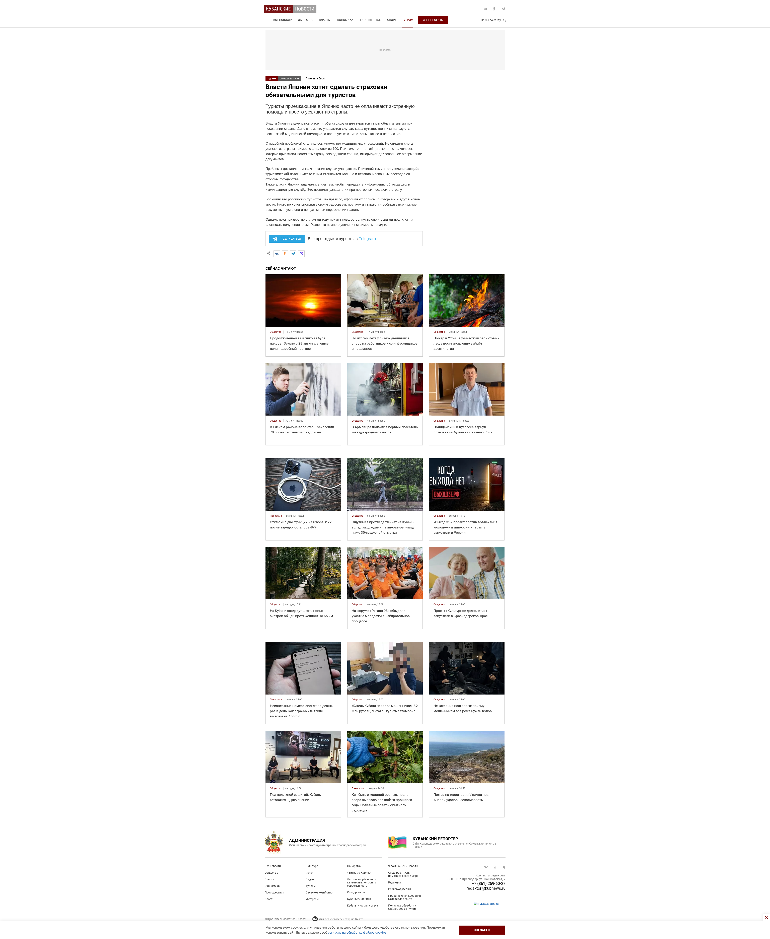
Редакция (394, 882)
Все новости (282, 19)
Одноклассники (494, 9)
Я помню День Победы (403, 866)
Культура (312, 866)
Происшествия (370, 19)
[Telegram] (293, 253)
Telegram (503, 9)
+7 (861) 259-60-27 (489, 883)
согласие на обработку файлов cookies (357, 932)
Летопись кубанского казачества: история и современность (362, 882)
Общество (305, 19)
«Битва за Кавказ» (359, 872)
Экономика (344, 19)
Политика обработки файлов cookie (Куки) (402, 907)
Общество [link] (275, 332)
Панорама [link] (276, 515)
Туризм (407, 19)
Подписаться (291, 238)
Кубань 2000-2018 (359, 898)
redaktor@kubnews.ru (486, 888)
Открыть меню (266, 21)
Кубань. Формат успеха (362, 905)
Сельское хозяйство (319, 892)
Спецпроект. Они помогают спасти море (403, 874)
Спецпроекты (433, 19)
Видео (310, 879)
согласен (482, 930)
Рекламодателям (399, 889)
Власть (324, 19)
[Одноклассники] (285, 253)
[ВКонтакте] (277, 253)
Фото (309, 872)
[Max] (301, 253)
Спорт (391, 19)
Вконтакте (485, 9)
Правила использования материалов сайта (404, 897)
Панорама (354, 866)
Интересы (312, 899)
